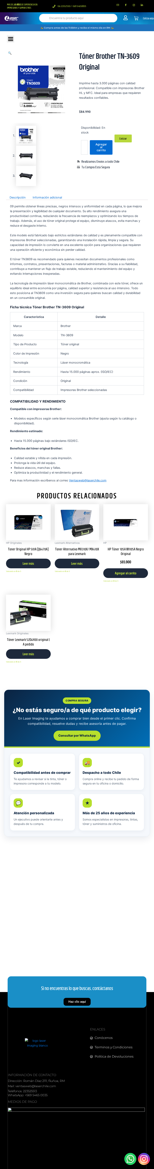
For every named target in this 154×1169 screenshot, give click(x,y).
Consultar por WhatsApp (77, 735)
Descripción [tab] (18, 197)
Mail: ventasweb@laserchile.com (32, 1086)
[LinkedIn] (142, 5)
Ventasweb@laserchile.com (87, 480)
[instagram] (134, 5)
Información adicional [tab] (47, 197)
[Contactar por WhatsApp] (130, 1159)
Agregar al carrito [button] (125, 573)
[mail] (118, 5)
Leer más (28, 563)
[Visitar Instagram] (144, 1159)
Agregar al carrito (101, 147)
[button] (10, 53)
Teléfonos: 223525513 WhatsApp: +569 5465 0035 (28, 1093)
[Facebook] (126, 5)
